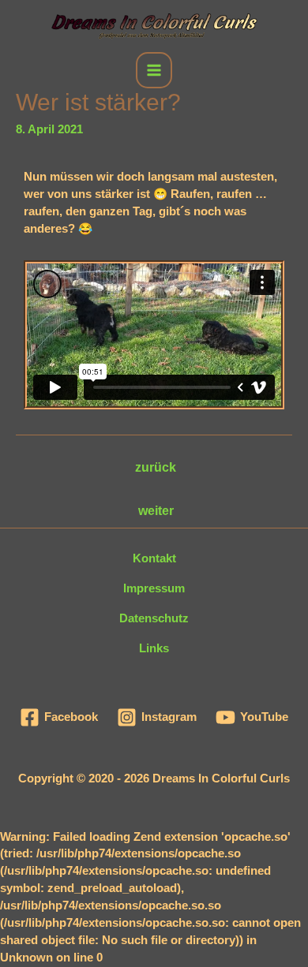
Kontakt (154, 558)
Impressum (154, 588)
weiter (156, 510)
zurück (155, 467)
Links (154, 648)
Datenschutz (154, 618)
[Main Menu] (154, 70)
